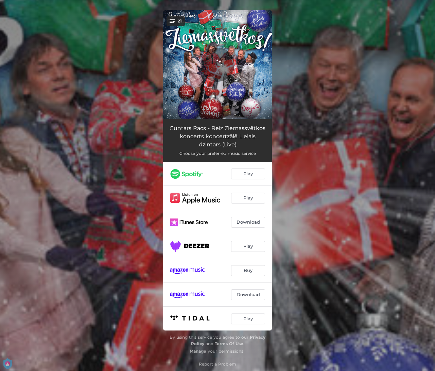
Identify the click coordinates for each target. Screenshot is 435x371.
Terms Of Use (229, 343)
